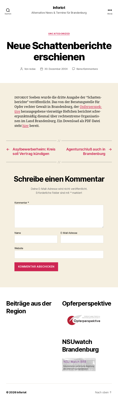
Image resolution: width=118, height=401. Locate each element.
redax (32, 68)
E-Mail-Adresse (69, 233)
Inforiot (59, 8)
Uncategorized (59, 33)
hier (25, 126)
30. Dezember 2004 (55, 68)
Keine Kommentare (87, 68)
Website (18, 248)
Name (17, 233)
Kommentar (21, 202)
